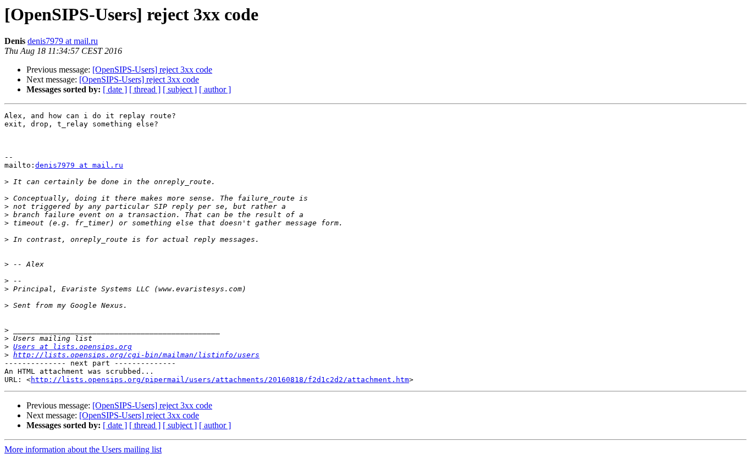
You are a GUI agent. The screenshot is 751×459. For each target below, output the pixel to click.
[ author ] (215, 89)
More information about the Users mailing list (83, 449)
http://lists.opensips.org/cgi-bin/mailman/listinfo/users (136, 355)
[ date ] (115, 89)
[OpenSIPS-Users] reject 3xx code (152, 69)
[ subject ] (180, 89)
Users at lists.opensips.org (72, 346)
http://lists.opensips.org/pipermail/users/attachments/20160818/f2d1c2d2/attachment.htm (220, 379)
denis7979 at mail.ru (62, 41)
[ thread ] (145, 89)
